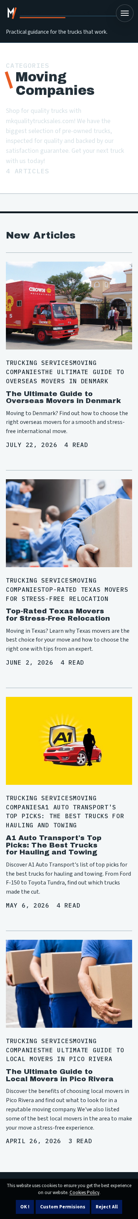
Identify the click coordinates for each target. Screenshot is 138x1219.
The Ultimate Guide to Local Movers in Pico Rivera (60, 1075)
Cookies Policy (84, 1192)
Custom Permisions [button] (62, 1207)
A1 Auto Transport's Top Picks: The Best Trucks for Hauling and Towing (54, 845)
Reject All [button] (107, 1207)
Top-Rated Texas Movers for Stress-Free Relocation (58, 614)
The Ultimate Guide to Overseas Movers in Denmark (63, 397)
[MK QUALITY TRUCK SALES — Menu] (125, 13)
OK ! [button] (24, 1207)
